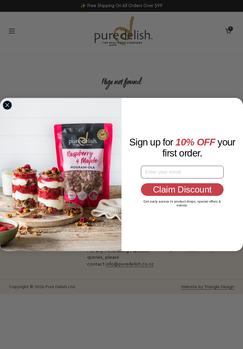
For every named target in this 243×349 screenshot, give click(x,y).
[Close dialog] (7, 105)
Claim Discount (182, 189)
